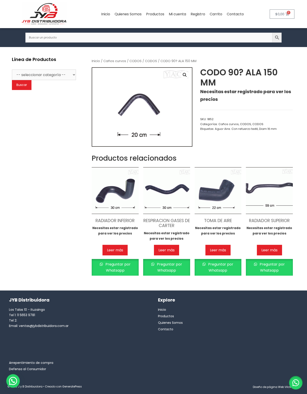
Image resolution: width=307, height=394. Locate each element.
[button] (185, 75)
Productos (155, 14)
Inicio (105, 14)
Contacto (235, 14)
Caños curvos (114, 61)
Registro (198, 14)
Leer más (115, 250)
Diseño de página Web (268, 387)
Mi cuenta (177, 14)
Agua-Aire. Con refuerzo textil (236, 129)
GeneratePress (72, 386)
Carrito (216, 14)
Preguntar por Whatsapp (118, 267)
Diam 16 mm (268, 129)
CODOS (135, 61)
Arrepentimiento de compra (31, 362)
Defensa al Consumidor (27, 369)
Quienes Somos (128, 14)
